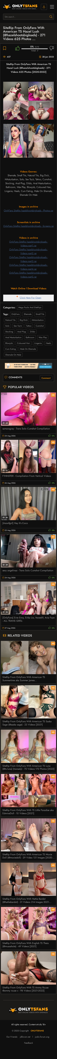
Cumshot (40, 325)
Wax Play (43, 337)
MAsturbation (38, 320)
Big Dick (24, 320)
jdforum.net (25, 1036)
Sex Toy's (18, 325)
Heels (48, 343)
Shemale (27, 314)
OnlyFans (15, 314)
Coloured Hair (23, 343)
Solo (7, 325)
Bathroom (30, 337)
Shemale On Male (13, 354)
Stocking (9, 331)
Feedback (28, 1042)
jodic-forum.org (42, 1036)
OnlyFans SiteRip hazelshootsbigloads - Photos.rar (28, 210)
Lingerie (38, 343)
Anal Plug (21, 331)
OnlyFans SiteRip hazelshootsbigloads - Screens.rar (28, 226)
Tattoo (28, 325)
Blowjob (9, 343)
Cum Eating (10, 348)
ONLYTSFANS (37, 1030)
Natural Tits (10, 320)
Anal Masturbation (13, 337)
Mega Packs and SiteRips (29, 307)
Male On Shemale (28, 348)
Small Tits (40, 314)
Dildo (32, 331)
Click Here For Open (30, 297)
